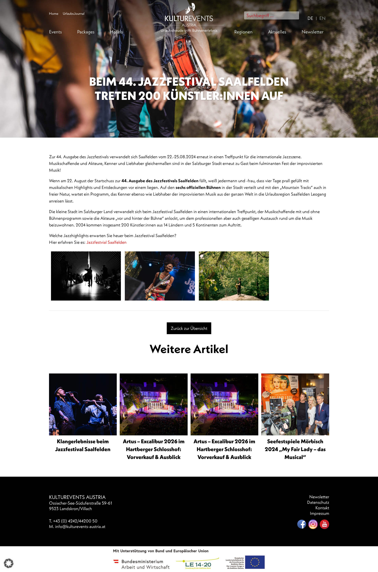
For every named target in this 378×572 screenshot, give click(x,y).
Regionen (243, 32)
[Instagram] (313, 524)
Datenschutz (318, 502)
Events (55, 32)
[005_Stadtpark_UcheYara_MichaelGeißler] (160, 276)
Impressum (319, 513)
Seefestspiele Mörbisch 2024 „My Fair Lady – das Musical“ (295, 449)
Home (53, 13)
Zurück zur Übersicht (189, 328)
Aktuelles (277, 32)
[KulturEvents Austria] (189, 3)
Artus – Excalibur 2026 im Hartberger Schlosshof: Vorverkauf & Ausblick (153, 449)
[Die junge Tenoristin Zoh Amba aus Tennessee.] (234, 276)
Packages (85, 32)
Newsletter (312, 32)
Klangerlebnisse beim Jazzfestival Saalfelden (82, 445)
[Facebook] (301, 524)
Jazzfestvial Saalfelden (106, 242)
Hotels (116, 32)
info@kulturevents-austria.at (80, 526)
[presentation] (83, 407)
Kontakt (322, 507)
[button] (8, 563)
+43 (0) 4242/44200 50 (75, 521)
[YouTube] (324, 524)
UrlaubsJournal (73, 13)
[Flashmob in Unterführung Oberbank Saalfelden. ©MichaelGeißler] (86, 276)
